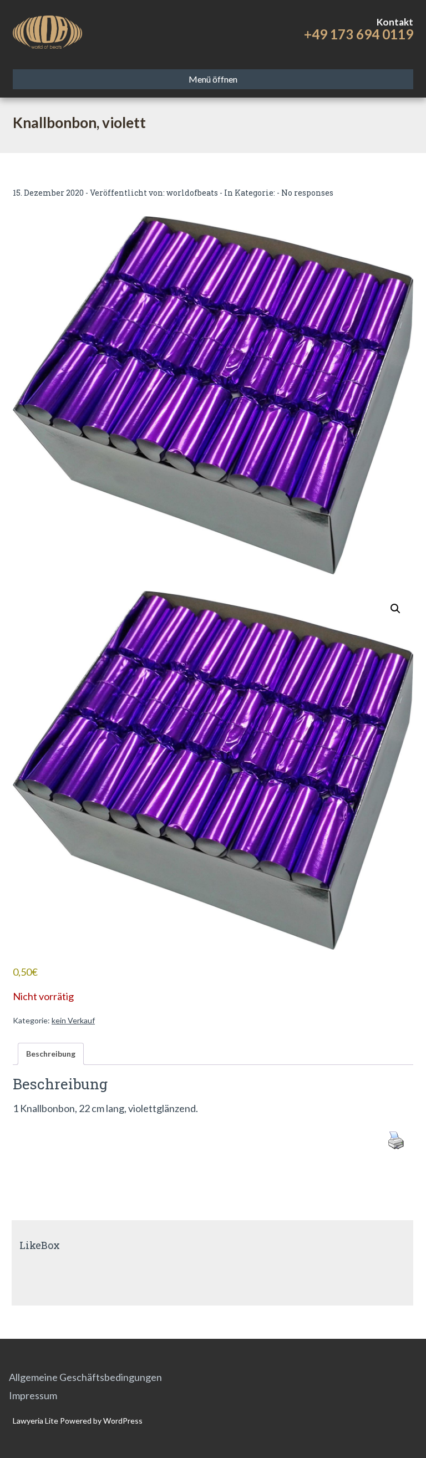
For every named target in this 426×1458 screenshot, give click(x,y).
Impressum (33, 1395)
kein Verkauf (73, 1020)
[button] (395, 609)
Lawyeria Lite (36, 1420)
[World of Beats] (47, 30)
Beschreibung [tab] (50, 1053)
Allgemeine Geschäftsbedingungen (85, 1377)
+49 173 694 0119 (358, 34)
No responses (307, 192)
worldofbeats (192, 192)
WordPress (122, 1420)
